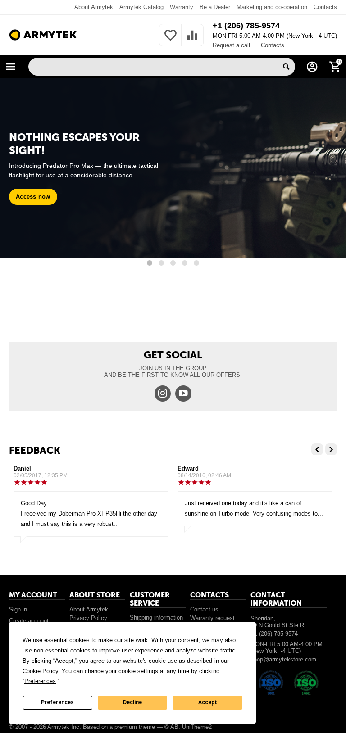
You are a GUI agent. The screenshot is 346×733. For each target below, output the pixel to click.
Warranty (181, 7)
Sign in (18, 609)
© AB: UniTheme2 (188, 727)
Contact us (204, 609)
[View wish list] (170, 40)
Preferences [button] (40, 681)
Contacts (325, 7)
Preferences (57, 702)
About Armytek (93, 7)
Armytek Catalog (141, 7)
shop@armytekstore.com (283, 659)
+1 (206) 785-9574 (246, 25)
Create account (29, 620)
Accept (207, 702)
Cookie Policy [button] (40, 671)
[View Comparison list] (192, 40)
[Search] (286, 67)
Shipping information (156, 617)
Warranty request (212, 618)
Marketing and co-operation (272, 7)
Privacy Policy (88, 618)
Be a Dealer (215, 7)
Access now (33, 196)
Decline (132, 702)
